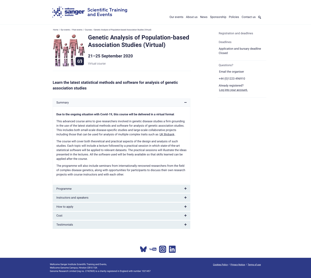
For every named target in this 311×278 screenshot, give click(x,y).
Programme (64, 189)
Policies (234, 17)
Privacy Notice (237, 264)
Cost (59, 215)
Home (55, 30)
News (203, 17)
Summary (62, 102)
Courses (88, 30)
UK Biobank (167, 134)
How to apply (64, 206)
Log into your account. (233, 90)
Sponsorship (218, 17)
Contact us (249, 17)
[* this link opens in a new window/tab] (143, 249)
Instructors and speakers (72, 197)
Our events (176, 17)
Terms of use (254, 264)
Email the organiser (231, 71)
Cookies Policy (220, 264)
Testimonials (64, 224)
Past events (77, 30)
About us (192, 17)
